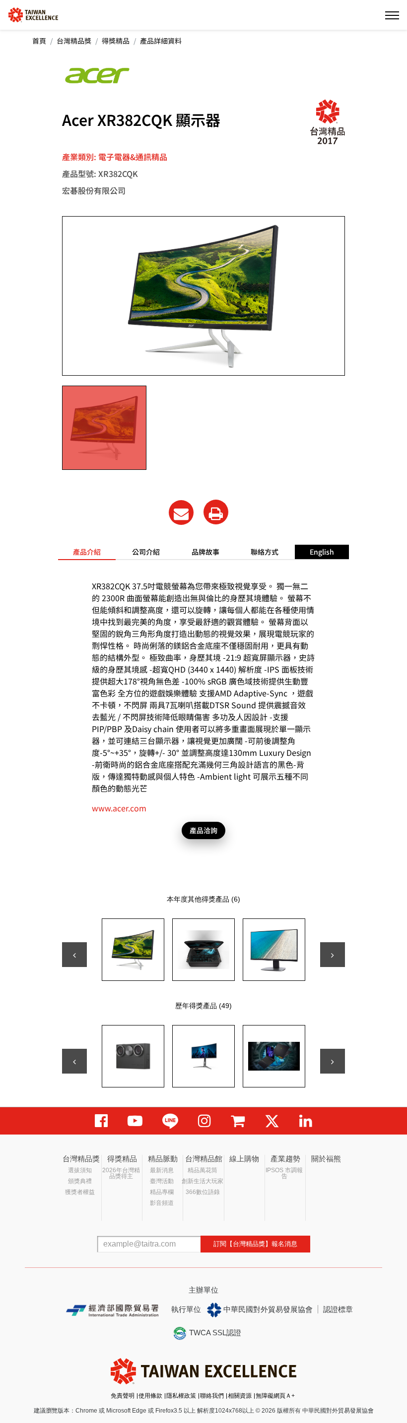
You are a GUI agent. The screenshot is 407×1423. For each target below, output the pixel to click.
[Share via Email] (181, 512)
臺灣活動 (162, 1181)
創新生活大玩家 (202, 1181)
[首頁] (33, 14)
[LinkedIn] (305, 1121)
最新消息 (162, 1170)
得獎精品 (116, 41)
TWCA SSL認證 (214, 1332)
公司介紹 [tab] (146, 552)
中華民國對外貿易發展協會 (267, 1309)
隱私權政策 (181, 1395)
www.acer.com (119, 808)
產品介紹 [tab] (87, 552)
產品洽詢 (203, 830)
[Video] (135, 1121)
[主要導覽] (392, 14)
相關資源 (240, 1395)
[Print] (216, 512)
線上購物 (244, 1158)
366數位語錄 (203, 1192)
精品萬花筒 (202, 1170)
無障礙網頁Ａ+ (275, 1395)
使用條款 (150, 1395)
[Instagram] (204, 1121)
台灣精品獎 (74, 41)
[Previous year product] (74, 1061)
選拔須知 (80, 1170)
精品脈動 (163, 1158)
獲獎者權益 (80, 1192)
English (322, 552)
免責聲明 (123, 1395)
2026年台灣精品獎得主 (121, 1173)
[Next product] (332, 954)
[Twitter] (272, 1121)
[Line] (170, 1121)
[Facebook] (101, 1121)
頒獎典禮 (80, 1181)
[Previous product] (74, 954)
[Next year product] (332, 1061)
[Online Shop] (238, 1121)
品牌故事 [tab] (205, 552)
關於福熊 (326, 1158)
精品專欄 (162, 1192)
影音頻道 (162, 1203)
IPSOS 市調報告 (284, 1173)
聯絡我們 (212, 1395)
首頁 (39, 41)
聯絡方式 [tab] (264, 552)
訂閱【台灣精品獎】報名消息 (255, 1244)
